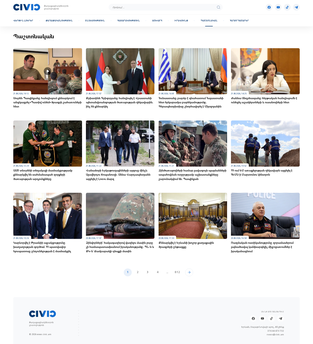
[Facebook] (269, 7)
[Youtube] (278, 7)
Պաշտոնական (208, 20)
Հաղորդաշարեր (239, 20)
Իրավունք (181, 20)
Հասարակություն (128, 20)
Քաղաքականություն (59, 20)
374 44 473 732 (275, 331)
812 (177, 272)
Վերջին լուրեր (23, 20)
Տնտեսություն (95, 20)
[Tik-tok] (287, 7)
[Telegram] (296, 7)
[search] (218, 7)
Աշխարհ (157, 20)
